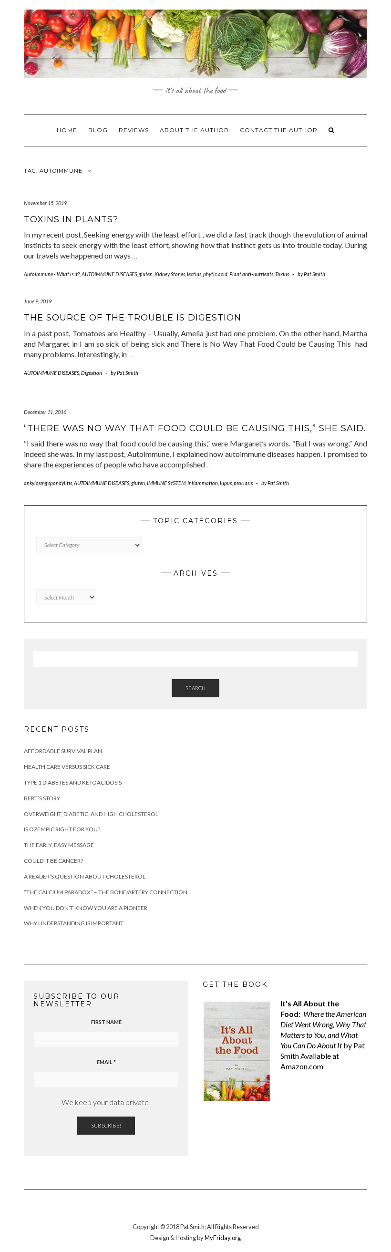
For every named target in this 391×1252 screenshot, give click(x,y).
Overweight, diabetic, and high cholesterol (91, 813)
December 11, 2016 (45, 412)
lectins (194, 274)
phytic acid (215, 274)
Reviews (134, 130)
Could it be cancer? (53, 860)
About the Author (194, 130)
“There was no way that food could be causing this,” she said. (195, 428)
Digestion (91, 373)
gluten (146, 274)
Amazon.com (301, 1066)
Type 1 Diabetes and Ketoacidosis (73, 782)
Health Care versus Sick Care (67, 766)
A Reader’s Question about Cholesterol (84, 876)
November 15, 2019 (45, 203)
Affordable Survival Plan (63, 751)
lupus (226, 483)
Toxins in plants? (71, 219)
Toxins (282, 274)
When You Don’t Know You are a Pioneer (85, 907)
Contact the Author (279, 130)
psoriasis (243, 483)
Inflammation (202, 483)
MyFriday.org (223, 1238)
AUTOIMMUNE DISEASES (109, 274)
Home (67, 130)
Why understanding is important (73, 923)
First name (106, 1022)
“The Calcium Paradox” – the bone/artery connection (105, 892)
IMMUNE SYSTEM (166, 483)
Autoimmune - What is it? (52, 274)
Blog (98, 130)
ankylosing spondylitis (48, 483)
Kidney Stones (169, 274)
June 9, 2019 (37, 301)
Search (195, 688)
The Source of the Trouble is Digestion (132, 317)
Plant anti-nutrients (251, 274)
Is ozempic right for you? (62, 829)
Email (106, 1062)
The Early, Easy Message (59, 844)
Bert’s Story (42, 798)
